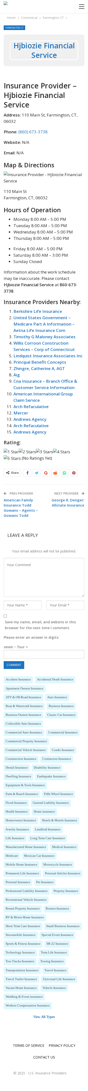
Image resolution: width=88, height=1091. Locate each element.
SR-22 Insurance (57, 943)
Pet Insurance (45, 882)
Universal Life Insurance (59, 979)
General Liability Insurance (51, 803)
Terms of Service (28, 1045)
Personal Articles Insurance (62, 873)
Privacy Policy (62, 1045)
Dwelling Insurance (18, 776)
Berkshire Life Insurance (37, 311)
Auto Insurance (57, 697)
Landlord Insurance (48, 829)
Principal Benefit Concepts (39, 362)
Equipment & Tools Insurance (25, 785)
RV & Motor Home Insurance (25, 917)
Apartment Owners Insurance (25, 688)
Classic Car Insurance (61, 715)
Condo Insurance (63, 750)
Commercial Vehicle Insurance (26, 750)
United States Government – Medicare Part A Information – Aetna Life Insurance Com (44, 324)
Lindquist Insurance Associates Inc (48, 356)
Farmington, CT (14, 27)
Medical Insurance (64, 847)
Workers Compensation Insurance (28, 1005)
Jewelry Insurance (17, 829)
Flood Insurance (16, 803)
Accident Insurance (18, 679)
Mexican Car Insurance (39, 856)
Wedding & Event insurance (24, 996)
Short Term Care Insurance (23, 926)
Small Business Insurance (63, 926)
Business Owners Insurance (23, 715)
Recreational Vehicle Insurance (26, 899)
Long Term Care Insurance (47, 838)
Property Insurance (66, 891)
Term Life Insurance (54, 952)
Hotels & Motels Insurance (59, 820)
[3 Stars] (44, 452)
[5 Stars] (12, 458)
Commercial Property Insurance (26, 741)
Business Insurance (61, 706)
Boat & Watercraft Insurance (24, 706)
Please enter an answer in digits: (31, 637)
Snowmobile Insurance (21, 935)
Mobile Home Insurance (21, 864)
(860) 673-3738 (33, 132)
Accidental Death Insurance (55, 679)
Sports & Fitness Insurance (23, 943)
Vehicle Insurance (54, 988)
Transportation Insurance (22, 970)
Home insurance (44, 811)
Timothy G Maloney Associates (44, 336)
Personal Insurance (18, 882)
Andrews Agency (29, 419)
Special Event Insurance (57, 935)
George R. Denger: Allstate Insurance (68, 503)
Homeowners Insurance (21, 820)
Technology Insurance (20, 952)
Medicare (12, 856)
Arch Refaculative (31, 406)
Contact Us (44, 1057)
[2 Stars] (27, 452)
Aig (16, 375)
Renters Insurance (57, 908)
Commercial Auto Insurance (24, 732)
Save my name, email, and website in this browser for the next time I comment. (40, 625)
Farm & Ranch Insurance (22, 794)
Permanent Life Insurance (22, 873)
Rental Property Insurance (23, 908)
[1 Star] (11, 452)
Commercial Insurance (63, 732)
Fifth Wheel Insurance (58, 794)
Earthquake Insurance (51, 776)
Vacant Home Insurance (21, 988)
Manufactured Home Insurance (26, 847)
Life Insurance (15, 838)
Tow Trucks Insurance (20, 961)
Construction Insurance (21, 759)
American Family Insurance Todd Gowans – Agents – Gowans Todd (21, 508)
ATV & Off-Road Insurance (23, 697)
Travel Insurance (55, 970)
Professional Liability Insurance (27, 891)
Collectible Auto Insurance (23, 723)
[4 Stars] (61, 452)
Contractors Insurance (56, 759)
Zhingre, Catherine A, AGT (39, 368)
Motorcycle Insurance (57, 864)
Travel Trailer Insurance (21, 979)
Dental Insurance (17, 767)
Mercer (20, 413)
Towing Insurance (52, 961)
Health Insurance (17, 811)
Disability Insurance (47, 767)
